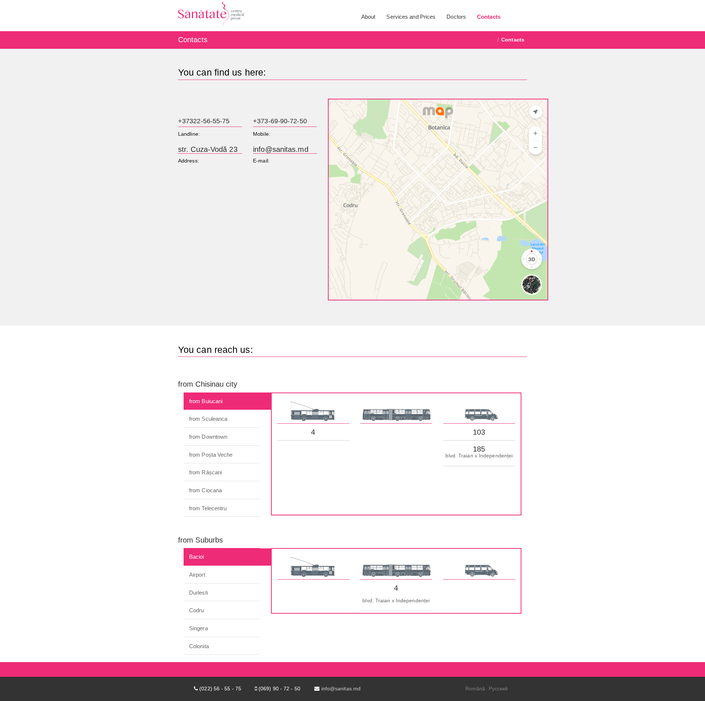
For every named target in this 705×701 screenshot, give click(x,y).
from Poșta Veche (211, 455)
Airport (197, 575)
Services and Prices (410, 17)
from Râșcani (205, 472)
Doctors (456, 17)
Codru (196, 610)
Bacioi (196, 557)
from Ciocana (205, 490)
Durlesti (198, 592)
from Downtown (208, 437)
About (368, 17)
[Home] (493, 40)
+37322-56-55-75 (204, 121)
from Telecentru (208, 508)
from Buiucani (206, 401)
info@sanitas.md (280, 149)
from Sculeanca (208, 419)
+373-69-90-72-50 (280, 121)
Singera (198, 628)
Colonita (199, 646)
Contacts (488, 17)
